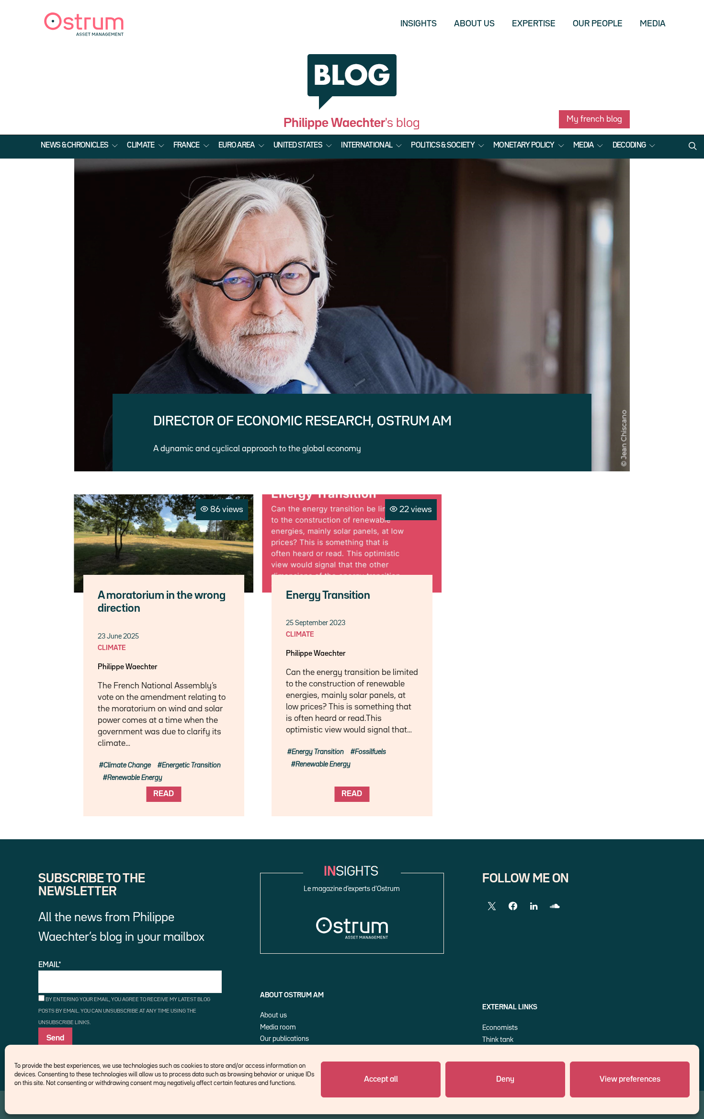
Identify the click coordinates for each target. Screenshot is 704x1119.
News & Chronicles (74, 145)
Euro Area (236, 145)
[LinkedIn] (534, 906)
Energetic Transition (191, 765)
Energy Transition (328, 596)
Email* (49, 965)
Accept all (381, 1079)
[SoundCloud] (555, 906)
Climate (140, 145)
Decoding (629, 145)
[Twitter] (492, 906)
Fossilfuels (370, 752)
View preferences (630, 1079)
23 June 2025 (118, 636)
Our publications (284, 1039)
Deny (505, 1079)
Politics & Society (442, 145)
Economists (500, 1028)
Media (653, 24)
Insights (418, 24)
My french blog (594, 119)
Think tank (497, 1040)
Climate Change (127, 765)
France (186, 145)
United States (297, 145)
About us (474, 24)
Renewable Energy (134, 778)
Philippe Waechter (127, 667)
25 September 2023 (315, 623)
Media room (278, 1027)
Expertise (534, 24)
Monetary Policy (524, 145)
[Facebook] (513, 906)
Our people (598, 24)
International (366, 145)
